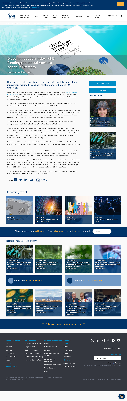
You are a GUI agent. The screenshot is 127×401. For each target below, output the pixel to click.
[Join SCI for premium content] (70, 281)
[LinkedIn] (98, 340)
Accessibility (84, 379)
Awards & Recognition (66, 16)
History (66, 346)
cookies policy (35, 7)
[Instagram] (103, 340)
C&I (7, 343)
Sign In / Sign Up (69, 363)
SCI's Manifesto (11, 356)
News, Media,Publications (24, 16)
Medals (46, 343)
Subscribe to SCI (103, 83)
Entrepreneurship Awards (53, 365)
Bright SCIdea (30, 346)
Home (7, 23)
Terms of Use (96, 379)
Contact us (67, 353)
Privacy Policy (109, 379)
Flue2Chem (10, 353)
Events (36, 16)
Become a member (70, 366)
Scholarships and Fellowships (50, 360)
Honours (47, 350)
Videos (8, 360)
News (12, 23)
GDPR (119, 379)
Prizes (46, 371)
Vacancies (67, 356)
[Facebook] (108, 340)
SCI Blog (9, 350)
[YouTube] (118, 340)
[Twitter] (92, 341)
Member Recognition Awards (51, 355)
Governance (68, 350)
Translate (118, 363)
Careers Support (54, 16)
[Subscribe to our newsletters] (11, 281)
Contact (117, 348)
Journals (9, 346)
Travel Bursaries (49, 368)
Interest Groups (45, 16)
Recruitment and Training (34, 356)
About (88, 16)
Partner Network (97, 16)
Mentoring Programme (33, 353)
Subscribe (107, 348)
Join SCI (103, 90)
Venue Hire (78, 16)
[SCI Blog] (113, 340)
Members (113, 16)
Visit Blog (44, 180)
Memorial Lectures (50, 346)
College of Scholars (31, 350)
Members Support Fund (33, 360)
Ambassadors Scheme (33, 343)
